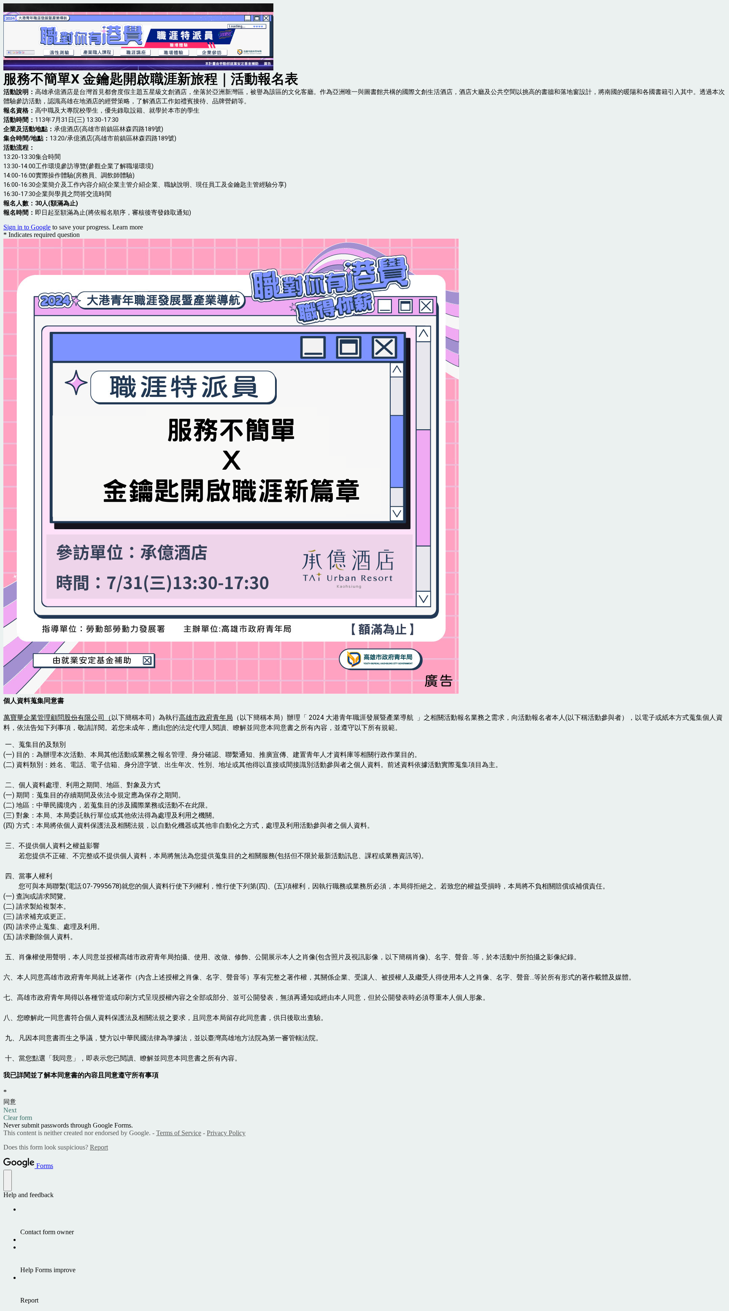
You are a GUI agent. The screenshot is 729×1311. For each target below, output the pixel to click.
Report (99, 1147)
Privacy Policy (226, 1132)
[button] (364, 1110)
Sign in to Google (27, 227)
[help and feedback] (7, 1180)
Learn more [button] (127, 227)
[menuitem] (373, 1221)
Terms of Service (178, 1132)
